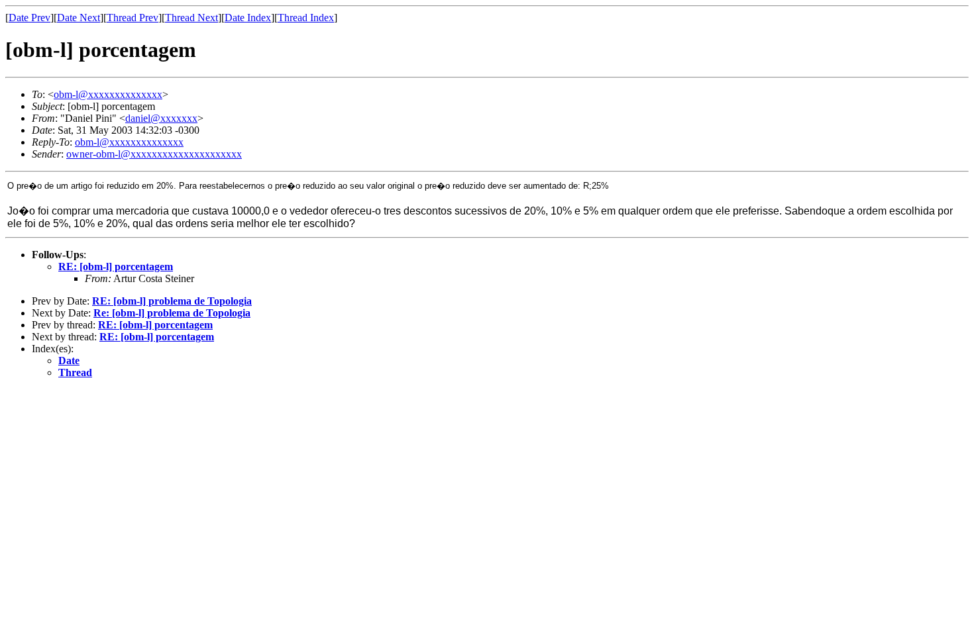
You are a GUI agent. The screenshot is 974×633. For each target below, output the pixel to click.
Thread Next (191, 17)
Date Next (78, 17)
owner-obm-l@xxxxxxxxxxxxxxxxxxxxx (154, 154)
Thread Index (306, 17)
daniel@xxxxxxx (161, 118)
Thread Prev (132, 17)
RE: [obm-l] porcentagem (115, 266)
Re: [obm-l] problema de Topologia (171, 312)
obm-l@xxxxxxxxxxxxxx (108, 94)
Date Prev (29, 17)
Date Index (248, 17)
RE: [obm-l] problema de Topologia (172, 301)
